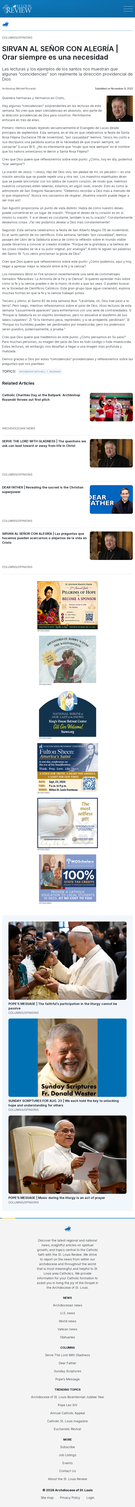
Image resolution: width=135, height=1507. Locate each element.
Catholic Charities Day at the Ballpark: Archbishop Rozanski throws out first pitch (41, 397)
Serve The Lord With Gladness (67, 1355)
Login (90, 1497)
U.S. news (67, 1313)
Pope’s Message (67, 1379)
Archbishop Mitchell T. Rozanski (40, 371)
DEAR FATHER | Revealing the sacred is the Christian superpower (42, 489)
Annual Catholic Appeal (67, 1413)
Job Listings (67, 1455)
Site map (47, 1497)
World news (67, 1321)
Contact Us (67, 1471)
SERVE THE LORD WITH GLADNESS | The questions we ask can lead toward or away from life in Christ (44, 443)
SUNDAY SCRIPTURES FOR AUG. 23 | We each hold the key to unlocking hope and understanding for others (63, 1103)
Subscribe (67, 1447)
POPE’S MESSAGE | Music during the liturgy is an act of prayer (56, 1198)
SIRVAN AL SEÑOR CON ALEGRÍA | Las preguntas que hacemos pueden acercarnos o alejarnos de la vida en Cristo (44, 538)
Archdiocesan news (18, 428)
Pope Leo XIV (67, 1405)
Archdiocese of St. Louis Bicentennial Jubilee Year (67, 1397)
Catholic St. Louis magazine (67, 1421)
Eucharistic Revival (67, 1429)
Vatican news (67, 1329)
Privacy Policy (70, 1497)
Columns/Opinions (17, 37)
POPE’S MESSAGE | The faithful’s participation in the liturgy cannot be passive (62, 1006)
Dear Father (67, 1363)
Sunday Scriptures (67, 1371)
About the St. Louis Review (67, 1479)
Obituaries (67, 1337)
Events (67, 1463)
